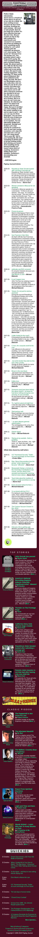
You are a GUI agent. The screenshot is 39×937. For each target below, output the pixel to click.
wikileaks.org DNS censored (21, 269)
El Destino (21, 586)
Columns (16, 928)
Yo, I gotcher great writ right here (22, 403)
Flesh (19, 611)
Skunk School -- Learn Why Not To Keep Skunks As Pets (25, 826)
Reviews (23, 928)
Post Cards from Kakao (8, 726)
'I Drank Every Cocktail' (18, 897)
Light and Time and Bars (25, 806)
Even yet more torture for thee (21, 485)
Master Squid (22, 558)
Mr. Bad (20, 733)
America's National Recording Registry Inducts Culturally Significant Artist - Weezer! (26, 581)
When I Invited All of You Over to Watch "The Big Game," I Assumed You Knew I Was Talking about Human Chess (24, 865)
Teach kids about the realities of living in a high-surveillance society (23, 479)
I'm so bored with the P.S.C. (21, 491)
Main (12, 926)
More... (33, 574)
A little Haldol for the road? (20, 335)
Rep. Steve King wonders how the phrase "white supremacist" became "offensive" (23, 463)
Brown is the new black (19, 371)
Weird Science (8, 817)
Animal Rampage (8, 837)
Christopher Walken (29, 757)
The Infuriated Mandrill (24, 731)
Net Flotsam (8, 635)
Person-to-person (17, 211)
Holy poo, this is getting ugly (21, 527)
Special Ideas (8, 800)
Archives (10, 930)
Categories (25, 926)
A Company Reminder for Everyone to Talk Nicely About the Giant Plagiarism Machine (24, 916)
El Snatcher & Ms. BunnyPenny (22, 831)
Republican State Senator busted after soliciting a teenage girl (23, 169)
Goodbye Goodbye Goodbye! (8, 569)
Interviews (30, 928)
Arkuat (19, 793)
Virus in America (7, 682)
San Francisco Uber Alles (20, 235)
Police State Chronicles (8, 658)
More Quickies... (31, 920)
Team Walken (7, 761)
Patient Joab (21, 808)
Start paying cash (17, 411)
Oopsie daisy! (16, 432)
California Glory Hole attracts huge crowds (23, 625)
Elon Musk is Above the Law (20, 877)
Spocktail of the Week (8, 743)
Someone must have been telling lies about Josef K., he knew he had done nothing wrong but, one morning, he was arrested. (23, 392)
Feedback (23, 930)
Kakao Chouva (22, 717)
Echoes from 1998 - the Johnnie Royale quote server (21, 903)
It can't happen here (18, 279)
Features (8, 928)
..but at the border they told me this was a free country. (23, 361)
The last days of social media (20, 892)
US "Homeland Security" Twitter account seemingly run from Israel (23, 455)
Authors (17, 926)
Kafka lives (15, 381)
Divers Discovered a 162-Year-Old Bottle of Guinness (22, 857)
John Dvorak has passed (25, 556)
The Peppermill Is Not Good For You (24, 715)
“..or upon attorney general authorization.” (20, 422)
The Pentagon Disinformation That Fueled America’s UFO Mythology (22, 909)
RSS (30, 930)
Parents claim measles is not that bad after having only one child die (25, 672)
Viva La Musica (8, 590)
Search (16, 930)
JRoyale (20, 753)
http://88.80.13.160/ (18, 274)
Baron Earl (21, 628)
